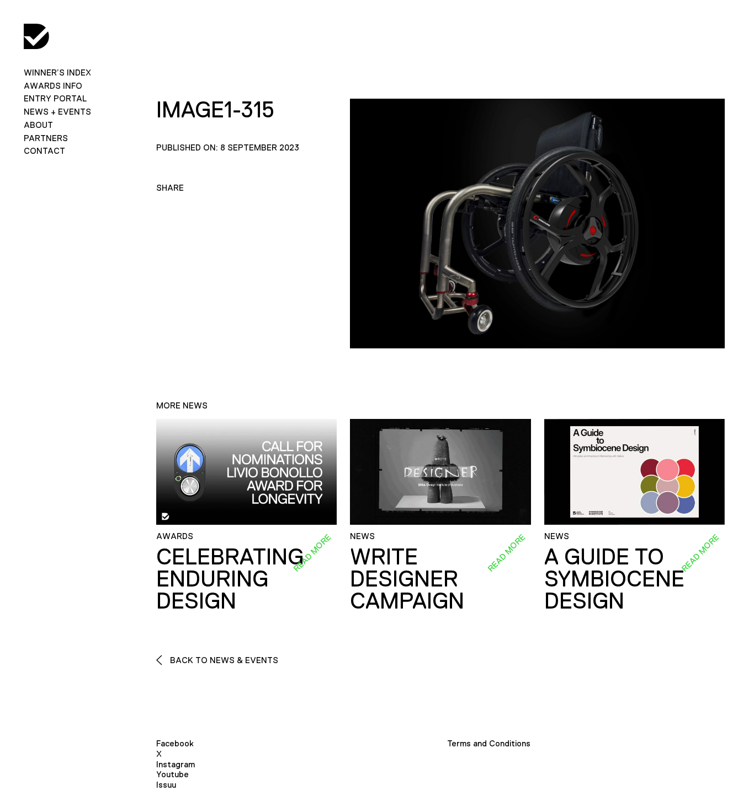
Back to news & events (223, 660)
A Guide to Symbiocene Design (614, 579)
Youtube (172, 774)
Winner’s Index (57, 72)
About (38, 125)
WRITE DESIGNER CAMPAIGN (407, 579)
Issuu (166, 784)
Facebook (175, 743)
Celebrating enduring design (230, 579)
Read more (311, 552)
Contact (44, 150)
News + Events (57, 111)
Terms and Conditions (488, 743)
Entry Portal (55, 98)
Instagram (175, 764)
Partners (46, 138)
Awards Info (53, 85)
